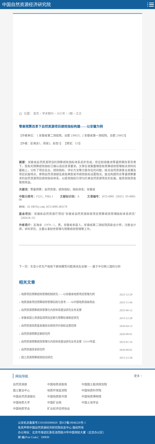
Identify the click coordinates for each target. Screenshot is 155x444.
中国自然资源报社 (24, 396)
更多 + (138, 375)
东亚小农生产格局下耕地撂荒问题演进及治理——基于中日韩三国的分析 (75, 266)
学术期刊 (47, 113)
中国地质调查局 (57, 384)
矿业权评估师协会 (58, 408)
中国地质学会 (21, 408)
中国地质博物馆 (91, 396)
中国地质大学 (21, 402)
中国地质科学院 (91, 390)
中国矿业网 (54, 402)
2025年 (61, 113)
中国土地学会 (90, 402)
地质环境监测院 (57, 390)
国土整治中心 (21, 390)
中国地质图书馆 (57, 396)
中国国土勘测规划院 (94, 384)
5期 (70, 113)
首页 (36, 113)
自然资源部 (20, 384)
